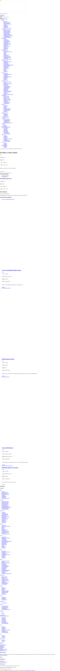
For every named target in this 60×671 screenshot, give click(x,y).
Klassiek (5, 107)
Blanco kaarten (6, 84)
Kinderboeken (4, 95)
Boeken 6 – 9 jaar (6, 97)
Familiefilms (4, 552)
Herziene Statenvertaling (5, 494)
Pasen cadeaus (6, 128)
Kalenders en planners (7, 65)
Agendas (3, 635)
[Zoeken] (9, 17)
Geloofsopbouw (4, 553)
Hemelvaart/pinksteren (7, 133)
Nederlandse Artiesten (7, 109)
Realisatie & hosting (28, 670)
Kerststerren (5, 139)
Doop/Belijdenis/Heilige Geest (8, 35)
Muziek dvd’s (6, 78)
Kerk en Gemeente (6, 46)
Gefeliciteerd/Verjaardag (7, 86)
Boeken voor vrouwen (7, 32)
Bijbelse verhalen (4, 576)
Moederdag (5, 146)
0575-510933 (2, 661)
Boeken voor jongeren (7, 30)
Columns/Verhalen (6, 33)
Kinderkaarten (6, 89)
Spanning (5, 79)
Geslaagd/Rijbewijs (7, 87)
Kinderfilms (5, 77)
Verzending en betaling (3, 650)
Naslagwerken (6, 50)
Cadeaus (7, 148)
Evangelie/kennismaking (7, 37)
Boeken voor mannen (7, 31)
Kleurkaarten (6, 90)
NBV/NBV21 (6, 27)
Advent (5, 135)
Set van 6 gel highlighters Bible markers (11, 270)
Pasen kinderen (6, 131)
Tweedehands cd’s (6, 121)
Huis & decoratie (6, 64)
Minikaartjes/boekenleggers (6, 570)
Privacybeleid (2, 649)
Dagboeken (5, 143)
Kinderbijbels (6, 26)
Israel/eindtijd (4, 517)
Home (5, 148)
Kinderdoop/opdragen (7, 102)
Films (3, 72)
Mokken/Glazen (6, 67)
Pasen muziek (4, 621)
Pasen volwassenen (6, 132)
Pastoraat (5, 52)
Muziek (3, 104)
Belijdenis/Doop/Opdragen (8, 83)
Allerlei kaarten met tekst (7, 81)
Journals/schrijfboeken (5, 518)
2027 (2, 142)
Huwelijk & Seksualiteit (7, 43)
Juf (4, 124)
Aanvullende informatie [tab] (5, 175)
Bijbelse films (6, 73)
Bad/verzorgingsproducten (8, 61)
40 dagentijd (5, 127)
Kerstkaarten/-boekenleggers (8, 138)
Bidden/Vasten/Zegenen (7, 29)
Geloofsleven (6, 39)
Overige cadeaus (6, 68)
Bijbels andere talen (7, 23)
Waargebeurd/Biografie (7, 57)
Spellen (3, 112)
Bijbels (3, 20)
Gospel (5, 105)
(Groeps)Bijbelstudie (7, 41)
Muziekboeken (4, 522)
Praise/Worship (4, 594)
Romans (5, 54)
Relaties (5, 53)
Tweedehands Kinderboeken (8, 122)
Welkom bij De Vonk (3, 644)
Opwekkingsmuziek (7, 110)
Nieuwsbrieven (2, 645)
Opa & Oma (5, 92)
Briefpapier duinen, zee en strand (10, 467)
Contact (1, 16)
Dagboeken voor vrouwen (8, 34)
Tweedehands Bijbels (7, 119)
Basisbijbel (5, 21)
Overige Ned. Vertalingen (7, 28)
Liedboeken (5, 47)
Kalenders (5, 144)
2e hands (3, 118)
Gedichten (3, 512)
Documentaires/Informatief (8, 74)
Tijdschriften (2, 601)
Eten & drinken (6, 63)
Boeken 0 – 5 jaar (6, 96)
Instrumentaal (4, 588)
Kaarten (1, 559)
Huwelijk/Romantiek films (8, 76)
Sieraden (3, 546)
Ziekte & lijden (6, 58)
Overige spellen (6, 116)
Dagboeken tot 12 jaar (7, 99)
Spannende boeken (5, 529)
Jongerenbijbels (6, 25)
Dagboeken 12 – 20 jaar (7, 100)
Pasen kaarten (6, 130)
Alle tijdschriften (6, 117)
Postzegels (5, 93)
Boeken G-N (4, 38)
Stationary (5, 71)
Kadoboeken (6, 45)
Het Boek (5, 24)
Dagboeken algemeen (5, 505)
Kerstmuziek (4, 628)
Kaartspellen (5, 115)
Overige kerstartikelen (7, 141)
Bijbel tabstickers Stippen (8, 359)
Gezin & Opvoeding (7, 40)
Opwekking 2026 (4, 126)
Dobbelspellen (6, 114)
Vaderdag (5, 147)
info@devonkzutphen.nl (3, 655)
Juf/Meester (3, 123)
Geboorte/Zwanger (5, 565)
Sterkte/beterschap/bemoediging (8, 94)
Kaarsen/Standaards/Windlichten (6, 541)
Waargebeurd (4, 557)
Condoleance (6, 85)
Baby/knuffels (6, 60)
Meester (5, 125)
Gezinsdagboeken (6, 101)
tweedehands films (4, 608)
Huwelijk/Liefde (6, 88)
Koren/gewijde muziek (7, 108)
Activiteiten (1, 646)
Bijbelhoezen (6, 62)
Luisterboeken (6, 48)
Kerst (2, 134)
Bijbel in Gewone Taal (7, 22)
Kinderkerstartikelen (7, 140)
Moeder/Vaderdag (4, 145)
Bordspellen (5, 113)
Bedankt (5, 82)
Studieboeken (6, 55)
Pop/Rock (3, 593)
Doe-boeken (4, 581)
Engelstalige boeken (7, 36)
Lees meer (3, 287)
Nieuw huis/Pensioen (7, 91)
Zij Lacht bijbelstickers (7, 447)
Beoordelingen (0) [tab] (4, 176)
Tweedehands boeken (7, 120)
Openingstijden (2, 15)
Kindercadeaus (6, 66)
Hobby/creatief (6, 42)
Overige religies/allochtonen (8, 51)
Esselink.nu (33, 670)
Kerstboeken (6, 136)
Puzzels (5, 69)
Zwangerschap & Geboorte (8, 59)
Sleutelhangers (6, 70)
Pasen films (5, 129)
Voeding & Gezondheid (7, 56)
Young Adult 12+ (6, 103)
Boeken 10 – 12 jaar (7, 98)
